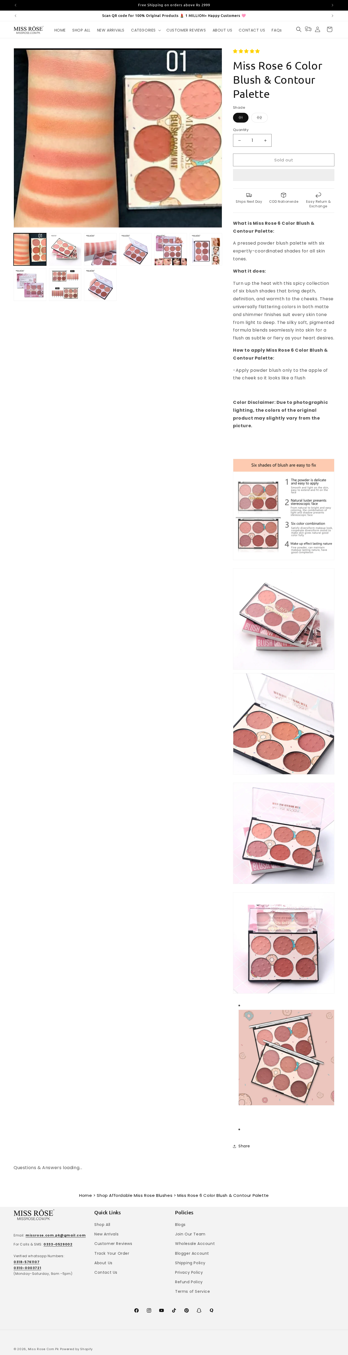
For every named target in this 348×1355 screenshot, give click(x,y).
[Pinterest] (186, 1310)
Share (244, 1146)
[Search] (299, 29)
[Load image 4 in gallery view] (135, 249)
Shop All (102, 1224)
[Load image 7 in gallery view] (30, 284)
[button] (247, 51)
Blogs (180, 1224)
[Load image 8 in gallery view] (65, 284)
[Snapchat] (199, 1310)
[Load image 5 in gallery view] (170, 249)
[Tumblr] (211, 1310)
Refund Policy (189, 1282)
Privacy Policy (189, 1272)
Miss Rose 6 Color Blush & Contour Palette (223, 1195)
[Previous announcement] (15, 5)
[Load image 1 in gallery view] (30, 249)
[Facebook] (136, 1310)
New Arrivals (106, 1234)
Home (85, 1195)
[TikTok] (174, 1310)
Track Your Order (111, 1253)
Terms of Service (192, 1291)
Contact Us (105, 1272)
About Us (103, 1263)
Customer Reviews (113, 1243)
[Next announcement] (332, 5)
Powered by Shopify (76, 1349)
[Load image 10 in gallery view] (100, 284)
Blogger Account (192, 1253)
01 (243, 119)
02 (262, 119)
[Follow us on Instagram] (149, 1310)
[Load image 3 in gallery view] (100, 249)
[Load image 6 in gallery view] (206, 249)
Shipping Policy (190, 1263)
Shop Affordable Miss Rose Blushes (134, 1195)
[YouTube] (161, 1310)
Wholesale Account (195, 1243)
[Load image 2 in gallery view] (65, 249)
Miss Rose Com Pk (43, 1349)
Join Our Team (190, 1234)
